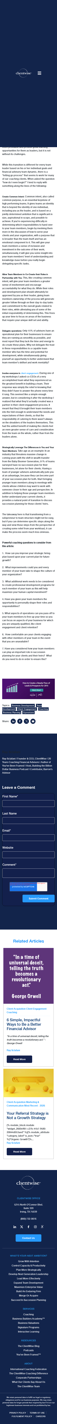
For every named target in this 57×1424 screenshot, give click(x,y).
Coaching (43, 709)
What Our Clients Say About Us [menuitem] (28, 1382)
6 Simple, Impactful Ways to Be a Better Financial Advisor (24, 1024)
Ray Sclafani (13, 1050)
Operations (28, 712)
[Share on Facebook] (19, 721)
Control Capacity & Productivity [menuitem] (28, 1265)
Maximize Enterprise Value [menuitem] (28, 1287)
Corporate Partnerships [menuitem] (28, 1377)
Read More (19, 1059)
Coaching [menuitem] (28, 1314)
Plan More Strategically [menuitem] (28, 1269)
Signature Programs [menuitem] (28, 1327)
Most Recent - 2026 (34, 1105)
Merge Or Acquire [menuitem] (28, 1295)
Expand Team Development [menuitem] (28, 1282)
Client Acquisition (16, 1008)
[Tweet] (26, 721)
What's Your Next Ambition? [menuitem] (28, 1255)
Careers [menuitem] (40, 1416)
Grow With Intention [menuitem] (28, 1261)
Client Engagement (27, 709)
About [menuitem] (28, 1363)
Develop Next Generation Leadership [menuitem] (28, 1274)
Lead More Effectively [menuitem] (28, 1278)
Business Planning (11, 712)
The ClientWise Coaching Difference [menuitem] (28, 1373)
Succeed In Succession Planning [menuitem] (28, 1300)
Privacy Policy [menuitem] (17, 1413)
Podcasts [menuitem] (29, 1350)
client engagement (29, 373)
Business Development (23, 705)
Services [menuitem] (28, 1308)
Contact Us (28, 1238)
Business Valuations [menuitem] (28, 1323)
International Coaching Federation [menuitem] (28, 1369)
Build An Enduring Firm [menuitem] (28, 1291)
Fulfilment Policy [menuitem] (22, 1416)
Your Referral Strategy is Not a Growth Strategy (28, 1115)
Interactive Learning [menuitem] (28, 1331)
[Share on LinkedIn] (13, 721)
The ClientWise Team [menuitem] (28, 1386)
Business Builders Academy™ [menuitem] (28, 1318)
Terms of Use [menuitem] (37, 1413)
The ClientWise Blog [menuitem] (28, 1346)
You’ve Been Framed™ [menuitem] (28, 1354)
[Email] (33, 721)
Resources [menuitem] (28, 1340)
